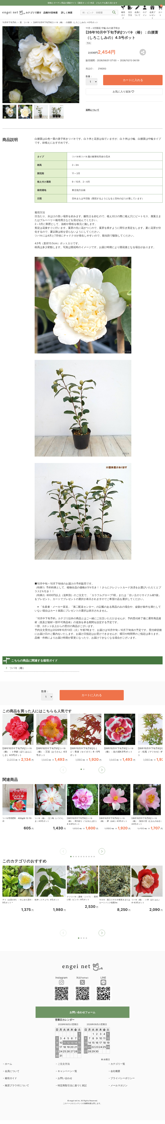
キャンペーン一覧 (67, 1071)
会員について (12, 1071)
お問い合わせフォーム (82, 1012)
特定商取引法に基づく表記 (72, 1085)
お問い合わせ (65, 1078)
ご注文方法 (64, 1063)
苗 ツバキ (24, 22)
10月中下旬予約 (9, 22)
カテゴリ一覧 (118, 1063)
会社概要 (115, 1071)
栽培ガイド (11, 1078)
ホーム (8, 1063)
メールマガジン (119, 1085)
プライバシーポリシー (123, 1078)
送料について (92, 109)
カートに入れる (133, 80)
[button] (102, 770)
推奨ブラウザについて (17, 1085)
